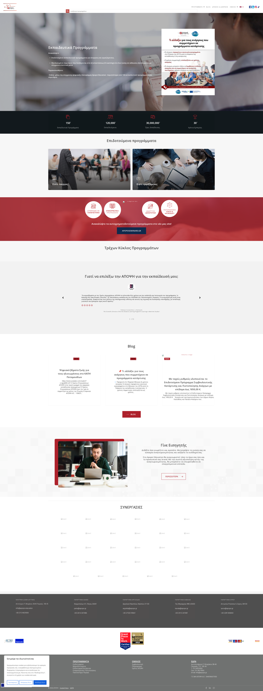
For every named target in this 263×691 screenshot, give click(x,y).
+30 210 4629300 (22, 613)
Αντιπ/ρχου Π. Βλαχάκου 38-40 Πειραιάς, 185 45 (32, 604)
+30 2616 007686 (80, 613)
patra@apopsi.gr (80, 608)
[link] (10, 7)
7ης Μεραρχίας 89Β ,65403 (185, 604)
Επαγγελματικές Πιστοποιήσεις (84, 670)
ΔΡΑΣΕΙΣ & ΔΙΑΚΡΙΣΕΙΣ (220, 7)
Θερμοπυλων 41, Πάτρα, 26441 (85, 604)
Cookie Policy (64, 688)
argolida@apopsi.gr (130, 608)
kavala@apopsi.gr (181, 608)
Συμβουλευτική (137, 664)
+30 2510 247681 (181, 613)
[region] (26, 671)
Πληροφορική (137, 666)
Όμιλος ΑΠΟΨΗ (137, 668)
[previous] (63, 298)
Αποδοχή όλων (40, 682)
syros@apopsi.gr (227, 608)
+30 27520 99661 (129, 613)
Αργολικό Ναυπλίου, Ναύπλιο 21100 (136, 604)
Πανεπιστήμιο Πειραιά (81, 673)
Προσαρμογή (12, 682)
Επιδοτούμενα (78, 664)
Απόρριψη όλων (26, 682)
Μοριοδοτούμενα (79, 666)
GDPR (72, 688)
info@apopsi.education (24, 608)
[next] (200, 298)
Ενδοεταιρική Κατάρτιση (82, 668)
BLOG (208, 7)
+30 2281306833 (227, 613)
